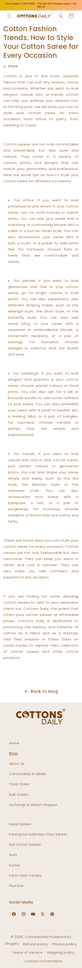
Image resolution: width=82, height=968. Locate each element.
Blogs (13, 753)
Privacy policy (64, 944)
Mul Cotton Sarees (25, 844)
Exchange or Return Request (33, 805)
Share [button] (13, 66)
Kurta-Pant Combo (25, 875)
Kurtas (14, 865)
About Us (16, 763)
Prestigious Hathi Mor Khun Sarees (38, 834)
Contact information (43, 961)
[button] (9, 16)
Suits (13, 855)
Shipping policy (60, 952)
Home (14, 743)
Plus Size (16, 885)
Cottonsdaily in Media (27, 774)
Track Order (19, 784)
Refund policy (35, 944)
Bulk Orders (18, 794)
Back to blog (44, 691)
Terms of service (27, 952)
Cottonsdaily (37, 936)
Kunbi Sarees (20, 824)
